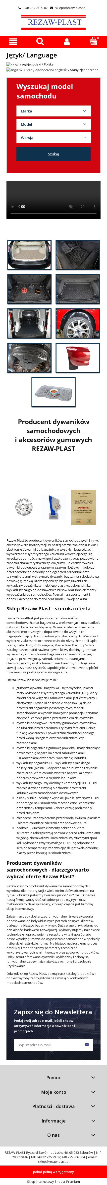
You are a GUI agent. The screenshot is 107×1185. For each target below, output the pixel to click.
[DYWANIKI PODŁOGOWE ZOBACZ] (78, 255)
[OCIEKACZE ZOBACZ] (53, 392)
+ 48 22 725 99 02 (33, 7)
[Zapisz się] (87, 1045)
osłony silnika (26, 798)
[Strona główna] (53, 21)
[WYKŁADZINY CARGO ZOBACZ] (29, 323)
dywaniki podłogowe (31, 723)
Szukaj (53, 153)
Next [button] (91, 496)
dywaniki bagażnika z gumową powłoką (45, 748)
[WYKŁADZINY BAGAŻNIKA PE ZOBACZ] (78, 289)
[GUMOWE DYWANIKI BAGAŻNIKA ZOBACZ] (29, 255)
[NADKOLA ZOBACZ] (78, 323)
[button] (13, 41)
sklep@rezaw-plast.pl (68, 7)
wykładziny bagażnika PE (34, 763)
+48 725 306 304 (73, 1157)
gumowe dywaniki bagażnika (37, 688)
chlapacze (24, 818)
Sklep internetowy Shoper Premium (53, 1181)
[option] (24, 507)
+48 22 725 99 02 (48, 1157)
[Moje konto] (67, 41)
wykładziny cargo (29, 783)
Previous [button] (15, 496)
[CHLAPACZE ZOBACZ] (78, 358)
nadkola (22, 828)
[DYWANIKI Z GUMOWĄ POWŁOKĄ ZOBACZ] (29, 289)
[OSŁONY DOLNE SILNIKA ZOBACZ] (29, 358)
